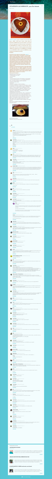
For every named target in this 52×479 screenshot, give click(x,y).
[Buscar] (43, 2)
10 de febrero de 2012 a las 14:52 (20, 221)
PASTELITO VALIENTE (13, 39)
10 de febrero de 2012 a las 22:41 (20, 340)
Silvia (13, 172)
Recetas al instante (15, 409)
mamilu (14, 249)
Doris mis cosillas (15, 349)
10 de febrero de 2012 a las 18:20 (20, 280)
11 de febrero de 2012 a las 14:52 (20, 394)
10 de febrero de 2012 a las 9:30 (20, 159)
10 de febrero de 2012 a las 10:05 (18, 172)
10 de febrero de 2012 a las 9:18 (18, 148)
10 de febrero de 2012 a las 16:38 (26, 255)
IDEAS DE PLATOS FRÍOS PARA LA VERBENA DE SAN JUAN (19, 456)
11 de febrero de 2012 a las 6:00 (20, 378)
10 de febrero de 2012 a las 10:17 (20, 178)
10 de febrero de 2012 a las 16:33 (19, 249)
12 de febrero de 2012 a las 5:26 (21, 409)
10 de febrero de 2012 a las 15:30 (20, 226)
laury (13, 188)
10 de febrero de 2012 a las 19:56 (20, 318)
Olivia (13, 328)
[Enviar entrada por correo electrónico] (11, 125)
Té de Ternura (12, 2)
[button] (41, 6)
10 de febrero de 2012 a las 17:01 (20, 265)
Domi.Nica (14, 284)
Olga (13, 333)
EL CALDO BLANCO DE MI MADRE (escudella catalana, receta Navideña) (21, 466)
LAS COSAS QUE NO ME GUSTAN (15, 447)
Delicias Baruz (15, 178)
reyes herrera (14, 221)
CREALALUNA (15, 353)
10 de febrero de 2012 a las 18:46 (19, 284)
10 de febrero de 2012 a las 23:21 (21, 349)
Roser (13, 302)
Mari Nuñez (14, 394)
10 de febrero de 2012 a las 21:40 (18, 328)
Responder (14, 146)
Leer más (41, 454)
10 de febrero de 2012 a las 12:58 (20, 193)
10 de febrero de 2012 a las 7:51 (19, 130)
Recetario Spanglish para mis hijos (17, 255)
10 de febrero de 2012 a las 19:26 (18, 302)
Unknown (14, 130)
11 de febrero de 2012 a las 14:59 (20, 404)
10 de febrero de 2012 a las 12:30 (18, 188)
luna (13, 389)
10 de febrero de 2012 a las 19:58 (20, 323)
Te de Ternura (14, 139)
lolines (14, 148)
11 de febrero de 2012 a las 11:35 (18, 389)
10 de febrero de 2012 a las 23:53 (20, 353)
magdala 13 (27, 54)
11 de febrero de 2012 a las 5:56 (20, 374)
